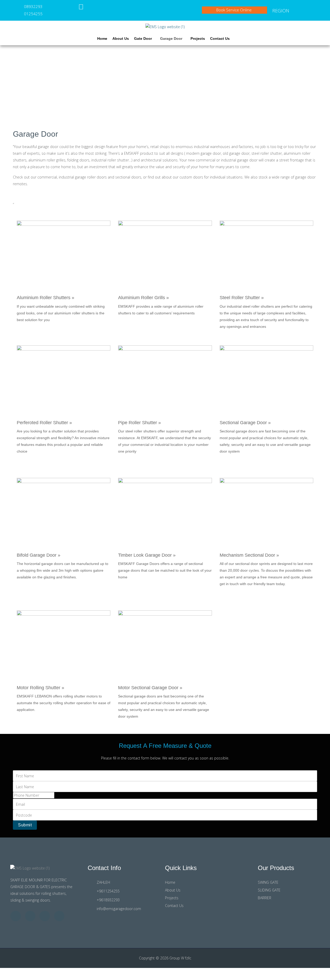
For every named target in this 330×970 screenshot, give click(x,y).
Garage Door (171, 38)
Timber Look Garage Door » (147, 555)
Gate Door (143, 38)
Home (102, 38)
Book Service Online (234, 9)
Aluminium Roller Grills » (143, 297)
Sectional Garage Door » (245, 422)
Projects (198, 38)
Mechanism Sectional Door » (249, 555)
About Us (120, 38)
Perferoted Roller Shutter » (44, 422)
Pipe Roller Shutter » (139, 422)
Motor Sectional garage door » (150, 687)
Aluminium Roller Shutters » (45, 297)
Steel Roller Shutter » (242, 297)
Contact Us (220, 38)
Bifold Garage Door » (38, 555)
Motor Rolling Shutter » (40, 687)
